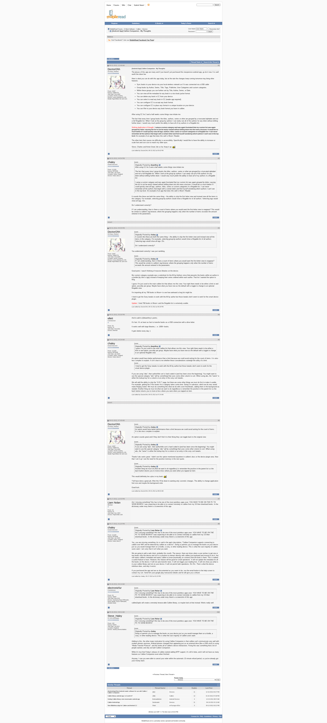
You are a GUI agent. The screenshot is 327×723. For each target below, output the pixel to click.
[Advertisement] (163, 50)
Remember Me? (215, 29)
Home (109, 5)
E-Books (158, 23)
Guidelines (136, 23)
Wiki (123, 5)
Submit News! (139, 5)
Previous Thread (159, 674)
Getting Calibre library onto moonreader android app (124, 699)
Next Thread (169, 674)
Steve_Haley (115, 615)
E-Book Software (129, 29)
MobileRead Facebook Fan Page (142, 40)
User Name (191, 29)
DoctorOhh (114, 69)
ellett (110, 318)
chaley (111, 162)
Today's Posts (186, 23)
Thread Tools (195, 62)
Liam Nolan (114, 502)
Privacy (215, 716)
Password (191, 31)
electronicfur (115, 587)
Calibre (138, 29)
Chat (129, 5)
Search (210, 23)
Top (220, 716)
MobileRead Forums (116, 29)
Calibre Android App (114, 702)
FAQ (201, 716)
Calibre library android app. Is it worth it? (120, 696)
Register (114, 23)
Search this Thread (211, 62)
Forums (116, 5)
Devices (145, 29)
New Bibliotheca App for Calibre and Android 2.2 (122, 705)
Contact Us (195, 716)
